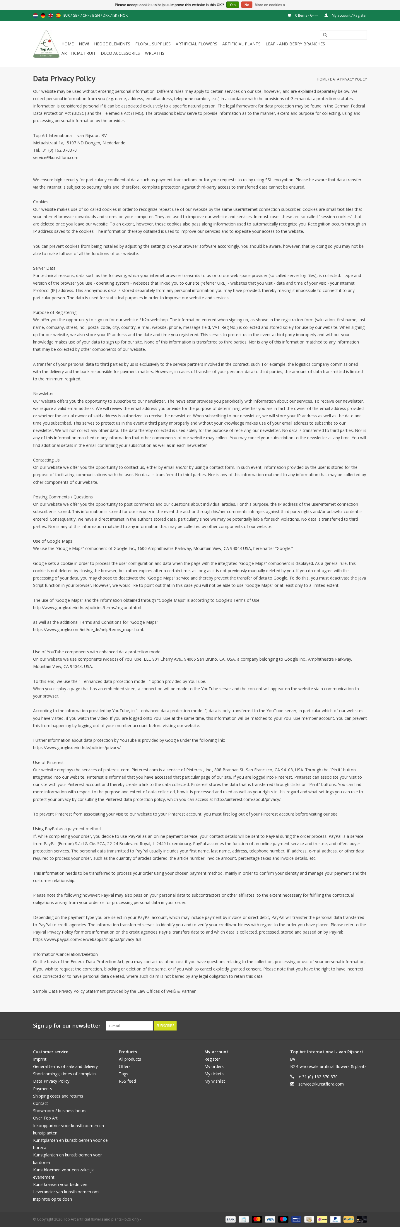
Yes (233, 5)
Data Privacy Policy (348, 79)
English (50, 15)
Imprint (40, 1059)
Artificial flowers (196, 44)
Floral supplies (153, 44)
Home (67, 44)
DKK (106, 15)
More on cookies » (270, 5)
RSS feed (127, 1081)
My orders (214, 1066)
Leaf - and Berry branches (295, 44)
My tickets (214, 1073)
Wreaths (154, 53)
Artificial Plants (241, 44)
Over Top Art (45, 1118)
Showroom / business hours (59, 1110)
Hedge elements (112, 44)
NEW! (84, 44)
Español (58, 15)
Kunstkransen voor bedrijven (60, 1184)
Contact (40, 1103)
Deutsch (43, 15)
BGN (96, 15)
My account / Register (349, 15)
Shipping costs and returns (58, 1096)
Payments (42, 1088)
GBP (77, 15)
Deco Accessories (120, 53)
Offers (125, 1066)
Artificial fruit (78, 53)
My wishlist (214, 1081)
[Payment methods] (230, 1218)
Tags (123, 1073)
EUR (67, 15)
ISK (115, 15)
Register (212, 1059)
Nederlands (35, 15)
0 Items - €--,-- (306, 15)
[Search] (323, 35)
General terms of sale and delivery (65, 1066)
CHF (86, 15)
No (247, 5)
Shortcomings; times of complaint (65, 1073)
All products (130, 1059)
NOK (124, 15)
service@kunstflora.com (321, 1084)
